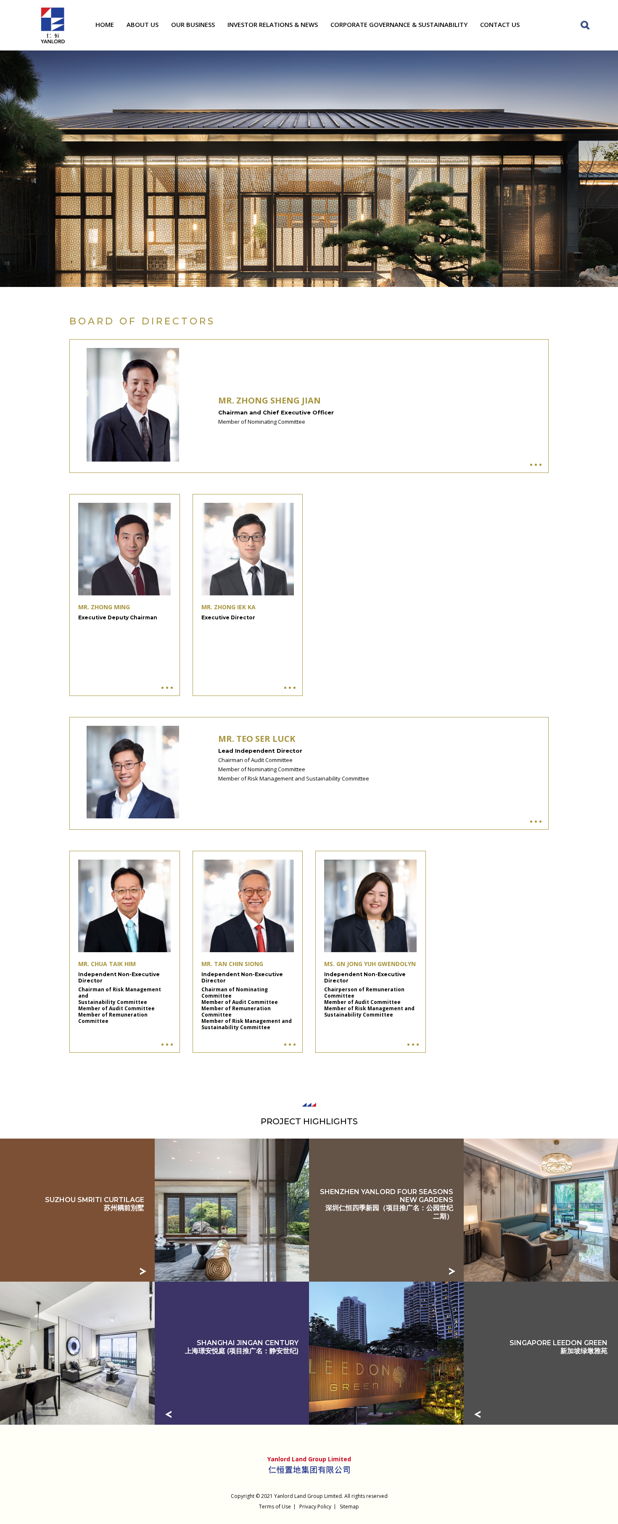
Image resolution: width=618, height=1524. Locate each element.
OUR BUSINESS (193, 24)
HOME (104, 24)
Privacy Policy (315, 1506)
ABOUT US (142, 24)
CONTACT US (500, 24)
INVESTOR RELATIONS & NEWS (272, 24)
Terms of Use (275, 1506)
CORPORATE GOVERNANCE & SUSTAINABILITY (398, 24)
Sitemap (349, 1506)
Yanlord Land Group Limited (308, 1496)
